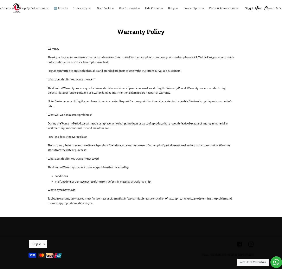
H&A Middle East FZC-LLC (222, 255)
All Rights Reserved (244, 255)
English (36, 244)
